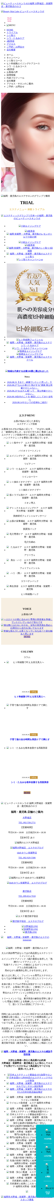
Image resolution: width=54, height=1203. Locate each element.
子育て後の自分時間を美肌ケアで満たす (30, 739)
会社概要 (11, 50)
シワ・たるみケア (15, 38)
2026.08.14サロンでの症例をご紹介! (29, 402)
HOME (10, 30)
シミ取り (11, 35)
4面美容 (10, 41)
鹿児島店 (27, 891)
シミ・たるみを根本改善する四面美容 (30, 782)
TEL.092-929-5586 (27, 858)
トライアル (12, 32)
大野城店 (27, 817)
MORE (27, 636)
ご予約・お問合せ (15, 47)
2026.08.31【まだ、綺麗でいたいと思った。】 (29, 382)
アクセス (11, 44)
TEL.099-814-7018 (27, 896)
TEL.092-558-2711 (27, 822)
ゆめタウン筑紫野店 (27, 853)
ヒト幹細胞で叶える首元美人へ (29, 696)
